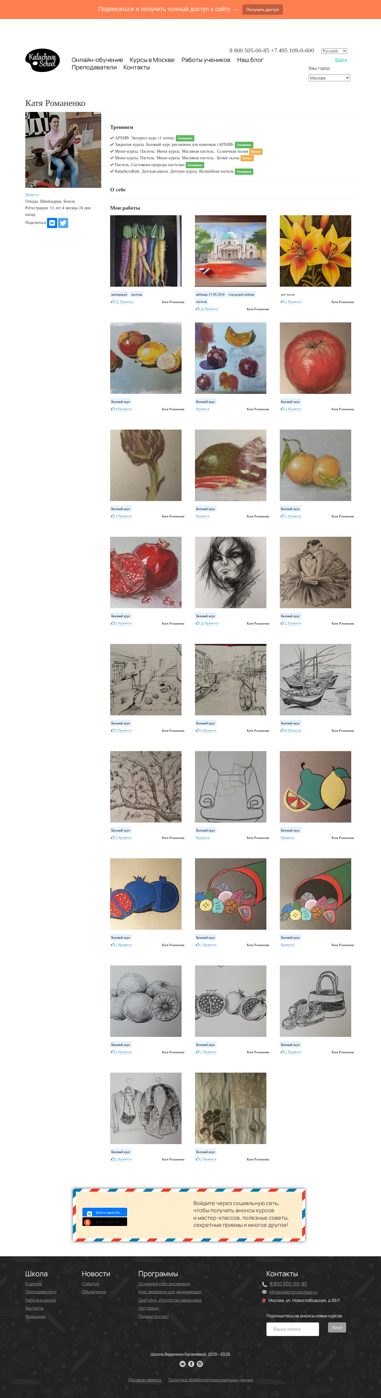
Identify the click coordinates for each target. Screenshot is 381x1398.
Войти (341, 60)
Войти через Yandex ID (111, 1222)
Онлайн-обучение (97, 60)
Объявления (94, 1291)
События (90, 1283)
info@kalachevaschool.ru (293, 1292)
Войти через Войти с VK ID (111, 1212)
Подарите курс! (153, 1316)
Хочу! (337, 1327)
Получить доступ (262, 9)
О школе (33, 1283)
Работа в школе (40, 1300)
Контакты (137, 67)
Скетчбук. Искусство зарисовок (170, 1300)
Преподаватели (94, 67)
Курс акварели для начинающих (169, 1291)
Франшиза (35, 1316)
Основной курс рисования (164, 1283)
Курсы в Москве (152, 60)
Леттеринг (149, 1308)
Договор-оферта (144, 1380)
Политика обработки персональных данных (210, 1380)
